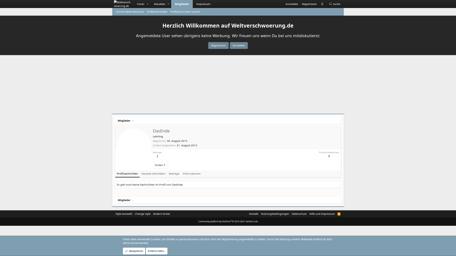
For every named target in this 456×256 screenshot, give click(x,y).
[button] (147, 4)
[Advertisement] (228, 85)
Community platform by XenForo (228, 221)
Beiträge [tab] (174, 173)
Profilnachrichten (157, 11)
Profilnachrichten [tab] (127, 173)
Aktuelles (159, 4)
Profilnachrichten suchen (185, 11)
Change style (143, 213)
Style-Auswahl (124, 213)
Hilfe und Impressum (322, 213)
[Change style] (322, 4)
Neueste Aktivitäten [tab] (153, 173)
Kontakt (253, 213)
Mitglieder (182, 4)
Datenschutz (299, 213)
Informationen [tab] (192, 173)
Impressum (203, 4)
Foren (140, 4)
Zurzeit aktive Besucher (130, 11)
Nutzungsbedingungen (275, 213)
